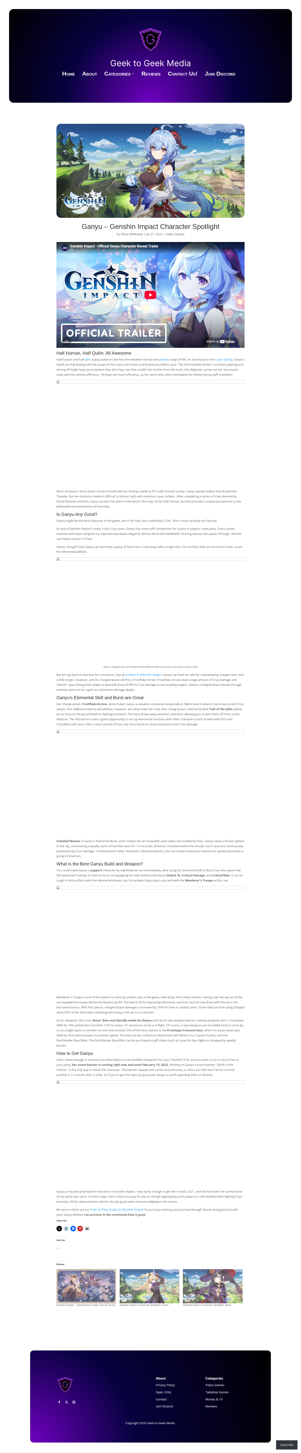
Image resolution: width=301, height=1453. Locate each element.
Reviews (151, 74)
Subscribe (286, 1445)
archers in (143, 675)
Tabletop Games (217, 1392)
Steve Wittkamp (132, 234)
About (89, 74)
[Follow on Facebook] (59, 1402)
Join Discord (220, 74)
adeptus (165, 359)
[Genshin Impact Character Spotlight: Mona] (213, 1286)
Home (68, 74)
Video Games (174, 234)
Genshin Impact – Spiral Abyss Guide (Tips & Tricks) (85, 1304)
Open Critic (163, 1392)
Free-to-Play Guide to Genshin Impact (117, 1209)
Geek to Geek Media (150, 63)
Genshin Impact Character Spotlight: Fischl (144, 1304)
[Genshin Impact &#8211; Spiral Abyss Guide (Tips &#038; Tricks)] (86, 1286)
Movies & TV (214, 1399)
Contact (161, 1399)
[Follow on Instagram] (74, 1402)
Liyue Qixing (223, 359)
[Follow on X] (66, 1402)
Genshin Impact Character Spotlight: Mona (207, 1304)
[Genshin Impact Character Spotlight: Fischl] (149, 1286)
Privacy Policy (165, 1385)
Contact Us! (183, 74)
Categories (117, 74)
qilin (87, 359)
